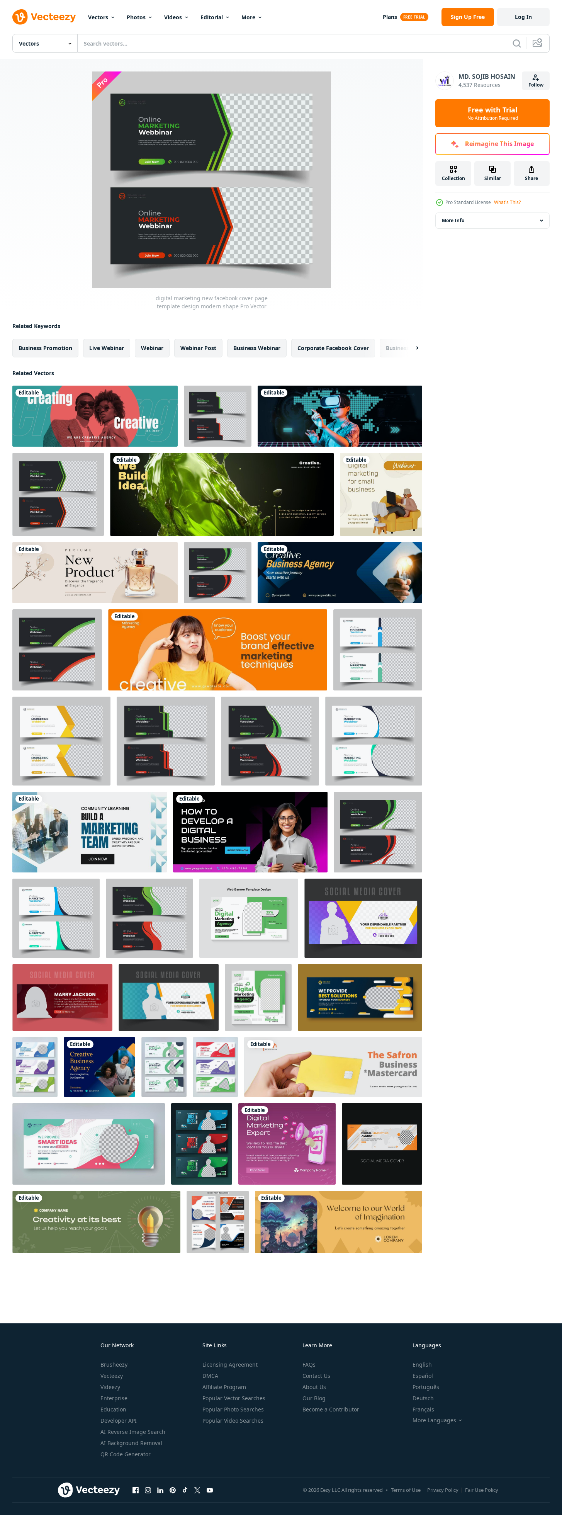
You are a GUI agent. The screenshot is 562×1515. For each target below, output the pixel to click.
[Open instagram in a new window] (148, 1490)
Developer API (118, 1420)
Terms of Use (406, 1489)
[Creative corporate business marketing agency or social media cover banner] (164, 1067)
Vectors (98, 17)
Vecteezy (111, 1375)
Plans (390, 16)
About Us (314, 1387)
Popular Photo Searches (233, 1409)
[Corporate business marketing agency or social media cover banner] (360, 997)
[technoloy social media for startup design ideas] (340, 416)
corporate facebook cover (333, 348)
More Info (453, 220)
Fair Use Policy (481, 1489)
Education (113, 1409)
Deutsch (423, 1398)
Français (423, 1409)
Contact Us (316, 1375)
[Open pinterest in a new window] (173, 1490)
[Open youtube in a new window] (210, 1490)
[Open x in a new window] (197, 1490)
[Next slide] (410, 348)
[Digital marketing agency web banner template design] (248, 918)
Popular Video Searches (232, 1420)
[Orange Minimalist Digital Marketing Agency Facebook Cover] (217, 649)
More (248, 17)
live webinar (106, 348)
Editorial (211, 17)
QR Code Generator (125, 1454)
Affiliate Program (224, 1387)
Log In (523, 16)
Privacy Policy (442, 1489)
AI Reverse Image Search (132, 1431)
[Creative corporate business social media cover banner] (215, 1067)
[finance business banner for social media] (333, 1067)
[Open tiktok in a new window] (185, 1490)
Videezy (110, 1387)
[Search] (516, 43)
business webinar (256, 348)
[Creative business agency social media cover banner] (35, 1067)
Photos (136, 17)
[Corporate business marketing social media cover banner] (88, 1144)
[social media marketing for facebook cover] (95, 572)
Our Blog (314, 1398)
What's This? (507, 202)
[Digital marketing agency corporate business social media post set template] (218, 1222)
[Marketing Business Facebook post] (287, 1144)
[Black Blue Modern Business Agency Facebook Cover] (340, 572)
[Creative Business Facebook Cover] (96, 1222)
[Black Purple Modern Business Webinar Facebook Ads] (250, 832)
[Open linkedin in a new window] (160, 1490)
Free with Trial (492, 113)
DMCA (210, 1375)
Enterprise (113, 1398)
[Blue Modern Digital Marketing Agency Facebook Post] (89, 832)
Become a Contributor (330, 1409)
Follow (535, 85)
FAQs (309, 1364)
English (422, 1364)
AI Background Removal (131, 1443)
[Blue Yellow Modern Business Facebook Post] (99, 1067)
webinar (152, 348)
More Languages (434, 1420)
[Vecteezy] (44, 17)
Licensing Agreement (230, 1364)
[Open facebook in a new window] (135, 1490)
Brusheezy (113, 1364)
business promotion (45, 348)
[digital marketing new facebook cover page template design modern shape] (217, 416)
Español (423, 1375)
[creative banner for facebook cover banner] (222, 494)
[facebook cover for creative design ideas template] (95, 416)
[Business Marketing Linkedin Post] (381, 494)
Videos (173, 17)
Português (426, 1387)
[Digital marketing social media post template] (258, 997)
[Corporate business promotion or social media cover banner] (201, 1144)
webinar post (198, 348)
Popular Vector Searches (233, 1398)
